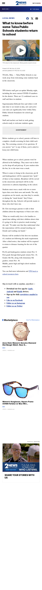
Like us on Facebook (15, 300)
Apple (30, 288)
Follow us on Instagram (16, 303)
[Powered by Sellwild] (37, 441)
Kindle (19, 291)
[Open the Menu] (3, 3)
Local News (8, 18)
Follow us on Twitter (15, 306)
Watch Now (36, 3)
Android (10, 291)
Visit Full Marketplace (33, 320)
